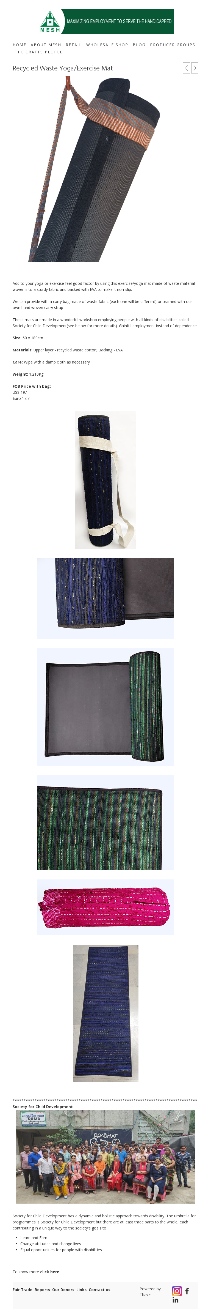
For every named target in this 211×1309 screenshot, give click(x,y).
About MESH (46, 44)
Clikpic (145, 1294)
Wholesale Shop (107, 44)
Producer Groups (172, 44)
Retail (74, 44)
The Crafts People (39, 51)
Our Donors (63, 1289)
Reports (42, 1289)
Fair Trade (22, 1289)
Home (19, 44)
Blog (139, 44)
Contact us (99, 1289)
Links (81, 1289)
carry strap (53, 307)
